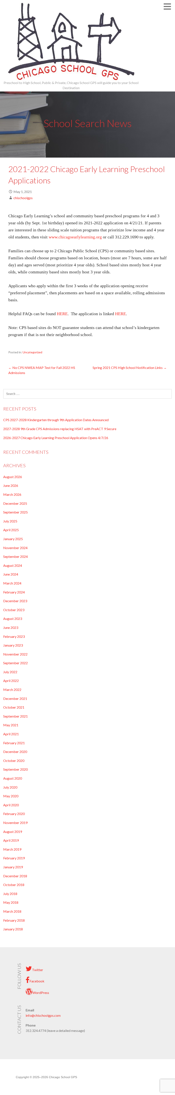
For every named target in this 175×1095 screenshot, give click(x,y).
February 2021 (14, 743)
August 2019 (12, 832)
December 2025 (15, 503)
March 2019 (12, 849)
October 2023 (13, 610)
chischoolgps (23, 198)
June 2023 (10, 627)
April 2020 (11, 805)
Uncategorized (32, 352)
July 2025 (10, 521)
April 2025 (11, 530)
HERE (62, 313)
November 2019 (15, 823)
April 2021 (11, 734)
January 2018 (13, 929)
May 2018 (10, 902)
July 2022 (10, 672)
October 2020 (13, 761)
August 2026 (12, 477)
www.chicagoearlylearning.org (75, 237)
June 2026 (10, 485)
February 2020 (14, 814)
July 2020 (10, 787)
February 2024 (14, 592)
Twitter (37, 970)
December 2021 (15, 698)
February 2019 (14, 858)
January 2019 (13, 867)
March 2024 (12, 583)
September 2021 (15, 716)
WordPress (40, 993)
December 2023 (15, 601)
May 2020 (10, 796)
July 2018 (10, 894)
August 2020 (12, 778)
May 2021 (10, 725)
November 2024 (15, 548)
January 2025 (13, 539)
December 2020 (15, 752)
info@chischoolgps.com (43, 1015)
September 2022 (15, 663)
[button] (169, 6)
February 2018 (14, 920)
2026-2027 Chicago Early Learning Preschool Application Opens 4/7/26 (55, 438)
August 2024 (12, 565)
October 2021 (13, 707)
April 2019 (11, 840)
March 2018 (12, 911)
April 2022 (11, 681)
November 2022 (15, 654)
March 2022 (12, 689)
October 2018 (13, 885)
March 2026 (12, 494)
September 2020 (15, 769)
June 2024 (10, 574)
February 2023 (14, 636)
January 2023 (13, 645)
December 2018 (15, 876)
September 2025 (15, 512)
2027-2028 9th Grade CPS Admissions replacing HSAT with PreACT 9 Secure (59, 429)
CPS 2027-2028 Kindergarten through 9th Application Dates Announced (56, 420)
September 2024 (15, 556)
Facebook (36, 981)
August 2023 (12, 618)
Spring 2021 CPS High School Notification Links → (130, 367)
